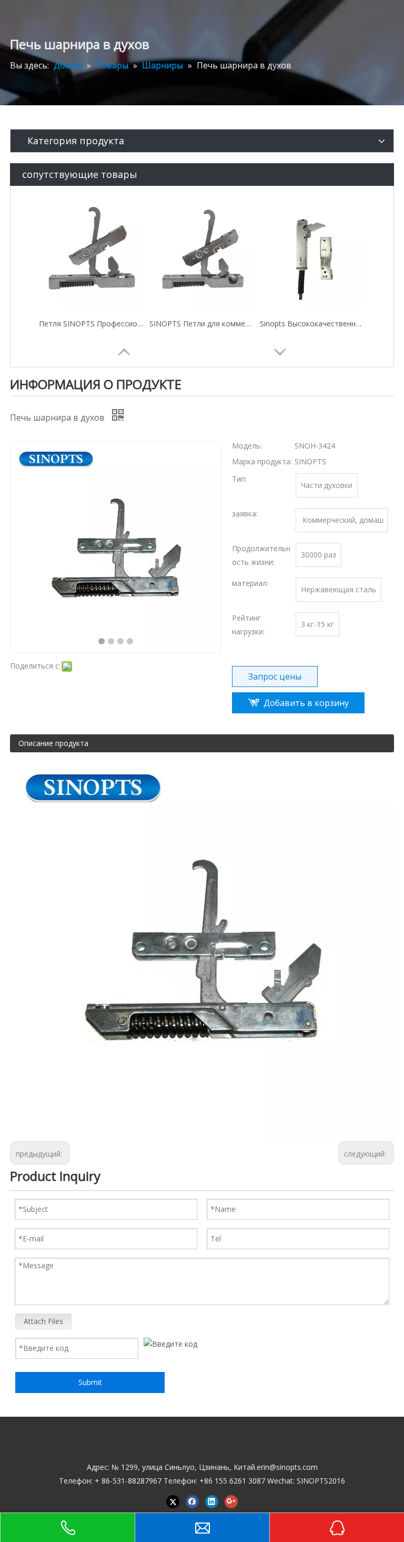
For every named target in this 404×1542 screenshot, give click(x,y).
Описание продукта (53, 743)
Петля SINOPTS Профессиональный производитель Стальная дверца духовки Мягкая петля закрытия (91, 324)
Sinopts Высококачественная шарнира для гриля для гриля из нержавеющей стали (312, 324)
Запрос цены (274, 676)
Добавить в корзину (306, 703)
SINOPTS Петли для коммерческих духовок (202, 324)
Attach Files (43, 1321)
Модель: (247, 446)
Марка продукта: (262, 461)
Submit (90, 1382)
